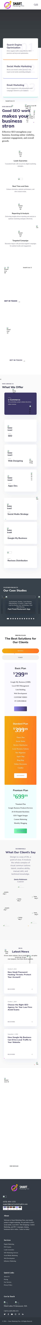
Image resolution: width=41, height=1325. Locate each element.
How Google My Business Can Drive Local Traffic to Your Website (19, 1030)
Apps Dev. (13, 476)
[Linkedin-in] (23, 1314)
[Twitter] (4, 1314)
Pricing (6, 1279)
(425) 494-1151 (14, 1311)
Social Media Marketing (11, 1255)
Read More (11, 979)
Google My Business (17, 528)
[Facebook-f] (8, 1314)
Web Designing (15, 451)
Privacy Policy (8, 1285)
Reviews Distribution (18, 551)
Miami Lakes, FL (9, 1306)
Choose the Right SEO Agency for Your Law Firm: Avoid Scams (20, 997)
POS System (7, 1247)
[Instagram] (15, 1314)
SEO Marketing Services (11, 1252)
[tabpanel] (22, 595)
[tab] (20, 641)
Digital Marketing (9, 1244)
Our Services (7, 1282)
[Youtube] (12, 1314)
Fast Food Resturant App (19, 599)
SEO (10, 426)
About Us (7, 1276)
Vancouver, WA (21, 1306)
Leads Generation (9, 1250)
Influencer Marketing (10, 1261)
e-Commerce (14, 390)
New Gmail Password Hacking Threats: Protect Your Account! (19, 964)
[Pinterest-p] (19, 1314)
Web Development (9, 1258)
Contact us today (24, 1229)
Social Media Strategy (18, 504)
